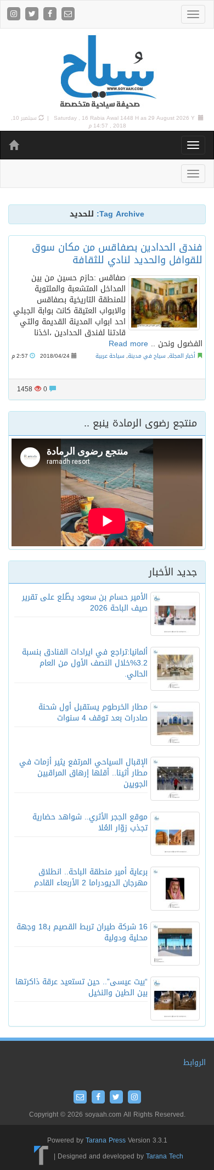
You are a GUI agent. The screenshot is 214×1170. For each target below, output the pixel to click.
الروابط (194, 1062)
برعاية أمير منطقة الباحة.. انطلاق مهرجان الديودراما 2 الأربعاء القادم (91, 877)
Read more (128, 343)
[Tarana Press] (41, 1156)
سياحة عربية (110, 356)
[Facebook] (51, 14)
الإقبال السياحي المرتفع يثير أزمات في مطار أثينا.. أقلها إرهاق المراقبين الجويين (83, 773)
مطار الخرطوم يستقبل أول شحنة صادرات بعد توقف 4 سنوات (93, 712)
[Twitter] (33, 14)
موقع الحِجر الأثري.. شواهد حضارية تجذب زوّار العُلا (90, 822)
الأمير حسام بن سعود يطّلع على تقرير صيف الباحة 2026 (85, 603)
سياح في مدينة (147, 356)
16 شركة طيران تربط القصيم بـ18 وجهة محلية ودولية (82, 932)
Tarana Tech (164, 1156)
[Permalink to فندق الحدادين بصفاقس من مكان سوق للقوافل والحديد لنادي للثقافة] (164, 302)
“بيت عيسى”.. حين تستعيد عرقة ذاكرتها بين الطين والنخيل (81, 987)
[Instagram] (15, 14)
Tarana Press (106, 1140)
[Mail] (68, 14)
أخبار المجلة (182, 356)
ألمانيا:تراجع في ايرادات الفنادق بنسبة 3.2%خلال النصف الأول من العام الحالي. (85, 663)
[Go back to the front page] (107, 72)
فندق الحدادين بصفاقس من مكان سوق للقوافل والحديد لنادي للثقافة (117, 253)
